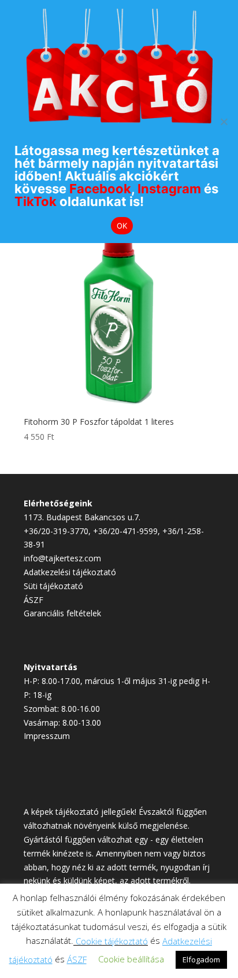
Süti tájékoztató (53, 585)
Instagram (169, 188)
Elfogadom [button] (201, 959)
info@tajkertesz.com (62, 558)
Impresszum (47, 735)
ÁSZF (33, 599)
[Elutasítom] (223, 121)
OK (122, 225)
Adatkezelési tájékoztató (70, 572)
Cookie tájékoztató (112, 941)
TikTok (35, 201)
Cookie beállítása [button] (131, 959)
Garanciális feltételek (62, 613)
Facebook (100, 188)
